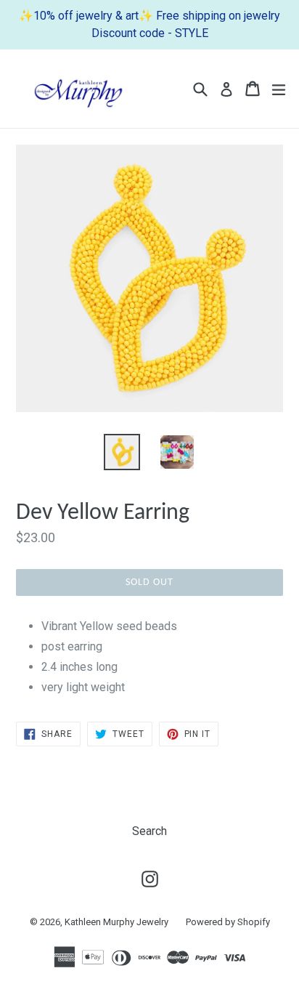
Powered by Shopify (228, 921)
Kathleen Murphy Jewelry (116, 921)
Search (149, 831)
